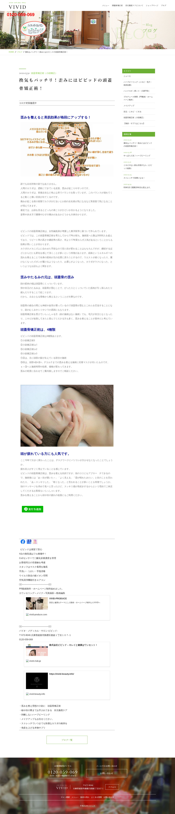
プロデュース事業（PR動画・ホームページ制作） (138, 98)
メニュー (105, 5)
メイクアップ (129, 106)
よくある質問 (96, 797)
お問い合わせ (106, 773)
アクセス (112, 787)
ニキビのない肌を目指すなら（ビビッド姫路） (138, 164)
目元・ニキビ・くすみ (132, 112)
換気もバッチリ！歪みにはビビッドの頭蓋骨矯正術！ (138, 142)
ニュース (127, 76)
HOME (11, 52)
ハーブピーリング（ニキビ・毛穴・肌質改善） (138, 83)
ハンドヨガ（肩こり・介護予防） (137, 91)
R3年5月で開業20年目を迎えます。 (138, 185)
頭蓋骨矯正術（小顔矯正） (44, 73)
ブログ (163, 5)
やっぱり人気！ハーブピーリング (137, 154)
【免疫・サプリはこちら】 (134, 123)
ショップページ (152, 5)
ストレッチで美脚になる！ (134, 176)
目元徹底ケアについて (134, 5)
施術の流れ (84, 797)
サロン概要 (65, 797)
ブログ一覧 (67, 739)
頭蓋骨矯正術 (117, 5)
